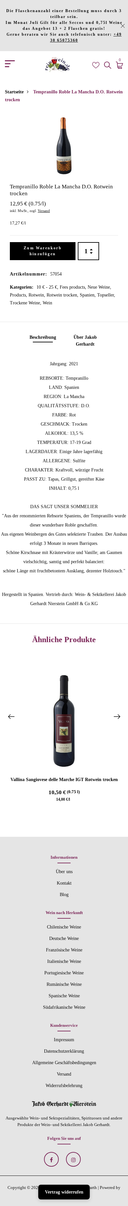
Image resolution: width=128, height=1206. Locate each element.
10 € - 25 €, (48, 287)
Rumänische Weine (64, 984)
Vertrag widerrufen (64, 1192)
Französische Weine (64, 950)
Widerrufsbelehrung (64, 1085)
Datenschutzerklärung (64, 1051)
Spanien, (88, 295)
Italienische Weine (64, 961)
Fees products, (74, 287)
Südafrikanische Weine (64, 1007)
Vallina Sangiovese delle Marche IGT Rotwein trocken (64, 779)
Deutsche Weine (64, 938)
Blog (64, 894)
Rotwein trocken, (63, 295)
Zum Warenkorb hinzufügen (43, 251)
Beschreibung (43, 337)
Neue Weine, (99, 287)
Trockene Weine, (26, 302)
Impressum (64, 1039)
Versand (44, 211)
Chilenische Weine (64, 927)
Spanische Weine (64, 995)
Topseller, (106, 295)
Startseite (14, 91)
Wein (47, 302)
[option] (64, 145)
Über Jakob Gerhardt (85, 341)
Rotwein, (38, 295)
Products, (19, 295)
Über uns (64, 871)
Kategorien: (21, 287)
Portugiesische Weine (64, 972)
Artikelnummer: (28, 274)
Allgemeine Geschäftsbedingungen (64, 1062)
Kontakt (64, 883)
